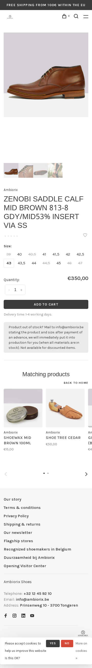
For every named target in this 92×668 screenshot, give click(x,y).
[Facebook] (6, 616)
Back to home (76, 383)
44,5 (46, 263)
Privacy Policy (16, 516)
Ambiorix (11, 190)
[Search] (77, 17)
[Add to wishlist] (85, 235)
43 (8, 263)
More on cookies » (81, 651)
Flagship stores (18, 541)
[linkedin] (23, 616)
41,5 (56, 254)
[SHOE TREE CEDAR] (65, 408)
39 (8, 254)
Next (86, 474)
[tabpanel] (46, 75)
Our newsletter (18, 532)
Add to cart (46, 304)
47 (80, 263)
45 (58, 263)
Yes (53, 643)
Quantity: (12, 279)
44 (34, 263)
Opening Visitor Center (25, 565)
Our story (12, 499)
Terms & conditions (22, 507)
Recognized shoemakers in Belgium (37, 549)
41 (44, 254)
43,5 (21, 263)
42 (68, 254)
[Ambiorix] (83, 633)
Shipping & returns (22, 524)
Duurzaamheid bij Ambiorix (29, 557)
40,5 (32, 254)
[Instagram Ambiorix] (14, 616)
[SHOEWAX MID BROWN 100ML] (23, 408)
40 (19, 254)
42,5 (80, 254)
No (67, 643)
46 (69, 263)
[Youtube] (32, 616)
